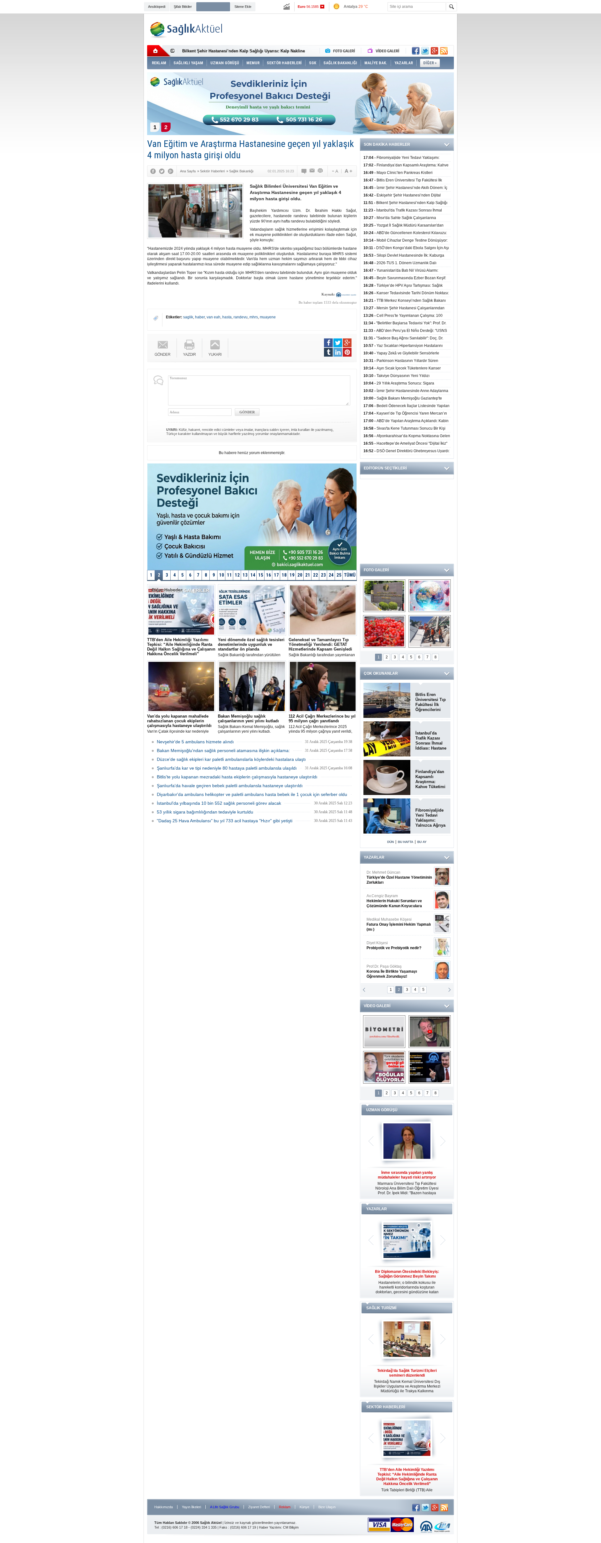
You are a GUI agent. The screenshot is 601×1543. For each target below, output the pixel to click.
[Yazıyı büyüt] (348, 171)
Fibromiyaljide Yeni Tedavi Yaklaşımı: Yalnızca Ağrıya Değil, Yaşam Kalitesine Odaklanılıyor (430, 818)
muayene (268, 317)
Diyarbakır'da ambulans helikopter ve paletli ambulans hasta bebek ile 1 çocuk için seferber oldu (252, 794)
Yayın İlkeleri (191, 1507)
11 (229, 575)
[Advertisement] (115, 110)
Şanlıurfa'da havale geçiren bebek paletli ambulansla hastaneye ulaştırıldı (230, 785)
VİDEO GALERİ (377, 1006)
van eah (213, 317)
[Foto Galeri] (341, 50)
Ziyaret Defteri (259, 1507)
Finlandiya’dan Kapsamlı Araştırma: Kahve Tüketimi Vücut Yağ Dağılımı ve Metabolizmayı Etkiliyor (430, 779)
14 (252, 575)
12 (237, 575)
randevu (241, 317)
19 (292, 575)
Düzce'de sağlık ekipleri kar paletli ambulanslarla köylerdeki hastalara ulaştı (231, 759)
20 (299, 575)
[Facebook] (153, 171)
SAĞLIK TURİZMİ (381, 1308)
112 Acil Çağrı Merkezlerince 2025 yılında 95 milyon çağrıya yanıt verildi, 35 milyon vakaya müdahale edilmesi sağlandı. (322, 724)
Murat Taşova (393, 922)
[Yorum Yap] (304, 171)
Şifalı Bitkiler (183, 6)
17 (276, 575)
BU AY (422, 842)
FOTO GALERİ (376, 570)
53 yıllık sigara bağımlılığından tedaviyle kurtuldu (205, 811)
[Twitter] (162, 171)
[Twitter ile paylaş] (425, 51)
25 (339, 575)
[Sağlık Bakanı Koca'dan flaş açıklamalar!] (429, 1067)
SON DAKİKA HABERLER (387, 144)
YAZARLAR (374, 857)
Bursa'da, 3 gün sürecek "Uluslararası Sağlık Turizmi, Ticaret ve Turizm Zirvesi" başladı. (407, 1380)
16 (268, 575)
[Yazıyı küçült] (334, 171)
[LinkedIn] (337, 352)
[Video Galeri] (384, 50)
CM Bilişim (291, 1527)
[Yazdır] (320, 171)
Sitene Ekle (242, 6)
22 (315, 575)
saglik (188, 317)
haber (200, 317)
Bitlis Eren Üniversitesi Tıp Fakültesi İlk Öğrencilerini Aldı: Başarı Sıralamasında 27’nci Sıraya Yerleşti (430, 702)
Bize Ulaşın (327, 1507)
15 (260, 575)
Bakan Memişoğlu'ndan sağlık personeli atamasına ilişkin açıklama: (223, 750)
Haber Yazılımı (270, 1527)
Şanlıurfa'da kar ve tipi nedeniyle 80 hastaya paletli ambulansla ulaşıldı (227, 768)
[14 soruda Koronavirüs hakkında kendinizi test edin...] (429, 595)
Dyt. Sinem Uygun (399, 877)
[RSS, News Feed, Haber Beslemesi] (444, 51)
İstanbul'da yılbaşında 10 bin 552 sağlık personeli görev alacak (219, 803)
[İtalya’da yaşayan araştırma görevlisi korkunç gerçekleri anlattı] (384, 1067)
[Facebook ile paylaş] (415, 51)
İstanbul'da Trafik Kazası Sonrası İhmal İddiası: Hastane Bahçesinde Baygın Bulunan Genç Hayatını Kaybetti (430, 741)
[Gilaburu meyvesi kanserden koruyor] (384, 631)
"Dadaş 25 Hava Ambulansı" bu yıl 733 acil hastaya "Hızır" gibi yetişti (224, 820)
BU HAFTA (405, 842)
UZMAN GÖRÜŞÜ (382, 1110)
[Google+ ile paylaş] (434, 51)
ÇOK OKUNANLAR (381, 673)
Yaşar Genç (398, 901)
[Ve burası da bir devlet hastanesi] (384, 595)
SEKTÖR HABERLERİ (385, 1407)
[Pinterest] (347, 352)
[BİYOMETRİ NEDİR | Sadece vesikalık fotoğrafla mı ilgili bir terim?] (384, 1031)
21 (307, 575)
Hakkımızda (163, 1507)
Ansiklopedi (156, 6)
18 (284, 575)
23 (323, 575)
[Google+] (170, 171)
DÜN (390, 842)
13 (245, 575)
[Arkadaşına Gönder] (312, 171)
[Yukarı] (215, 348)
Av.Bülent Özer (396, 948)
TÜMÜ (350, 575)
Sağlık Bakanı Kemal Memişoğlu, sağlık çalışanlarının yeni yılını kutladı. (251, 724)
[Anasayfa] (159, 50)
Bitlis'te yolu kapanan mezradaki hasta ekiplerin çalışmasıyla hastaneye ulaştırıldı (237, 776)
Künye (304, 1507)
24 (331, 575)
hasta (227, 317)
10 (221, 575)
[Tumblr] (328, 352)
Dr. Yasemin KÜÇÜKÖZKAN (395, 971)
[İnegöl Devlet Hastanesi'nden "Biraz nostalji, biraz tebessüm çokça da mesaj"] (429, 1031)
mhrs (253, 317)
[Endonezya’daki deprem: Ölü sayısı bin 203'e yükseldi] (429, 631)
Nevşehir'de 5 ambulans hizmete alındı (195, 741)
